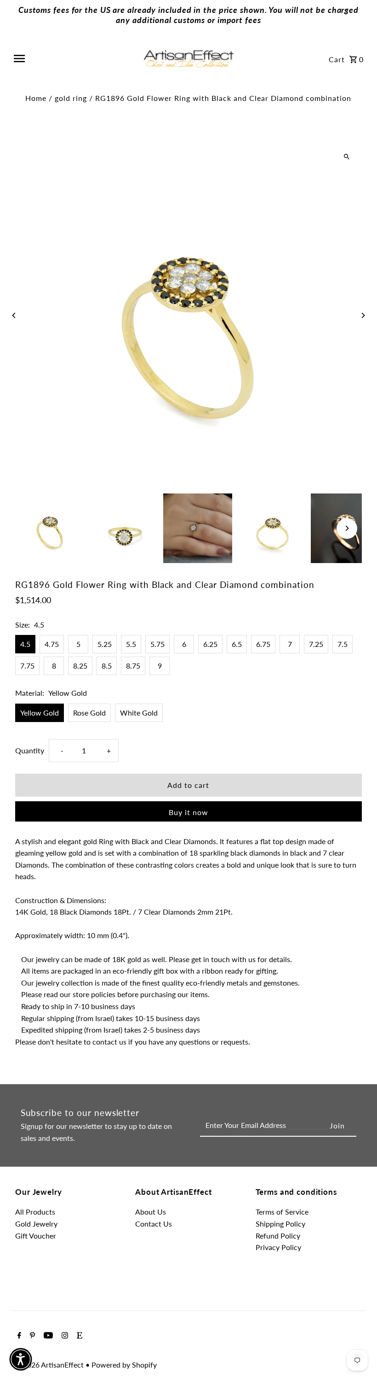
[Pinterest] (31, 1336)
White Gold (139, 712)
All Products (35, 1211)
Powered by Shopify (124, 1364)
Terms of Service (282, 1211)
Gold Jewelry (36, 1223)
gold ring (71, 98)
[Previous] (14, 315)
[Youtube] (47, 1336)
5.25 (104, 644)
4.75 (52, 644)
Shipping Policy (280, 1223)
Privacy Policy (278, 1247)
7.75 (27, 665)
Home (35, 98)
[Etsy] (78, 1336)
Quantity (29, 750)
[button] (20, 1359)
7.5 (342, 644)
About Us (150, 1211)
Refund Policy (278, 1235)
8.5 (107, 665)
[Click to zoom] (347, 157)
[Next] (363, 315)
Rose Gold (89, 712)
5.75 (157, 644)
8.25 (80, 665)
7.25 (316, 644)
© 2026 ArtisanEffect (50, 1364)
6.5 (237, 644)
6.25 (210, 644)
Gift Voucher (35, 1235)
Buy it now (188, 812)
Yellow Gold (39, 712)
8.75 (133, 665)
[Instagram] (63, 1336)
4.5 (25, 644)
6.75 (263, 644)
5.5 (131, 644)
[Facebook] (18, 1336)
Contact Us (153, 1223)
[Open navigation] (74, 58)
